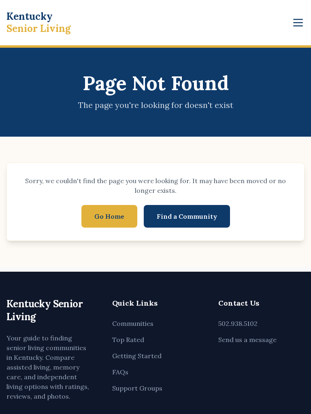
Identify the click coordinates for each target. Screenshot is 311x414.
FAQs (120, 372)
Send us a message (247, 340)
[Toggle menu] (298, 22)
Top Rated (128, 340)
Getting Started (137, 356)
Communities (132, 323)
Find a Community (187, 216)
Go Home (109, 216)
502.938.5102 (238, 323)
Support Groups (137, 388)
